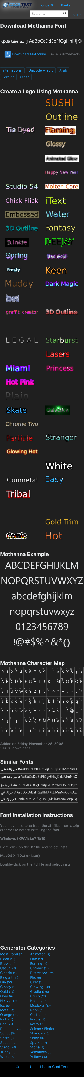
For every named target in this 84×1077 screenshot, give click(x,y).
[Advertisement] (42, 905)
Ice (5, 1005)
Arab (63, 70)
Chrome (39, 968)
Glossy (8, 987)
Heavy (8, 1001)
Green (38, 996)
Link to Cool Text (54, 1067)
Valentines (41, 1052)
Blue (36, 959)
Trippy (7, 1052)
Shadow (39, 1033)
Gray (6, 996)
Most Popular (11, 954)
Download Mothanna (28, 54)
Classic (8, 973)
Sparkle (38, 1042)
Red (6, 1024)
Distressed (42, 973)
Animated (40, 954)
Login (76, 14)
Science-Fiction (44, 1028)
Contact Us (25, 1067)
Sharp (7, 1038)
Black (7, 959)
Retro (37, 1024)
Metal (7, 1010)
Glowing (40, 987)
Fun (6, 982)
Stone (37, 1047)
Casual (8, 968)
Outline (39, 1015)
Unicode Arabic (40, 70)
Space (7, 1042)
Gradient (39, 991)
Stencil (8, 1047)
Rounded (10, 1028)
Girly (36, 982)
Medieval (40, 1005)
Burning (38, 963)
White (7, 1056)
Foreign (8, 77)
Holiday (38, 1001)
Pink (6, 1019)
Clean (24, 77)
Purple (38, 1019)
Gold (7, 991)
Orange (9, 1015)
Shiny (37, 1038)
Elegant (9, 977)
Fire (35, 977)
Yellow (38, 1056)
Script (7, 1033)
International (12, 70)
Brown (7, 963)
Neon (37, 1010)
